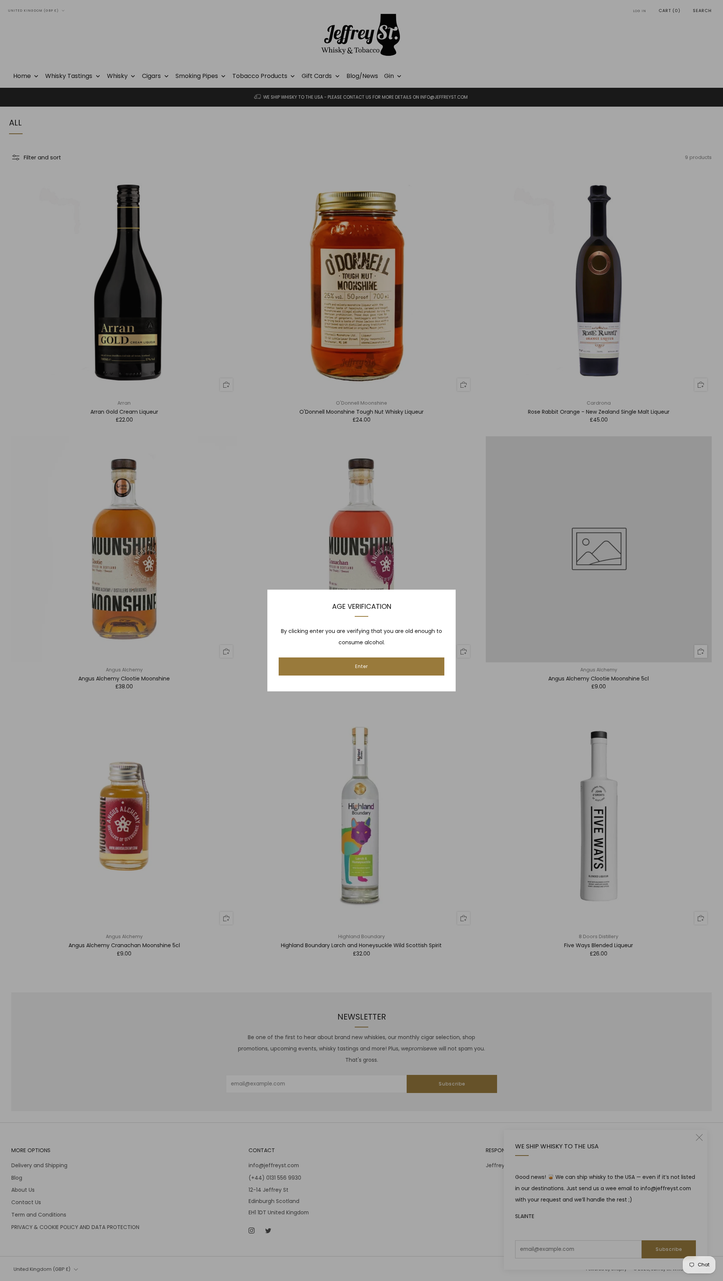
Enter (361, 666)
